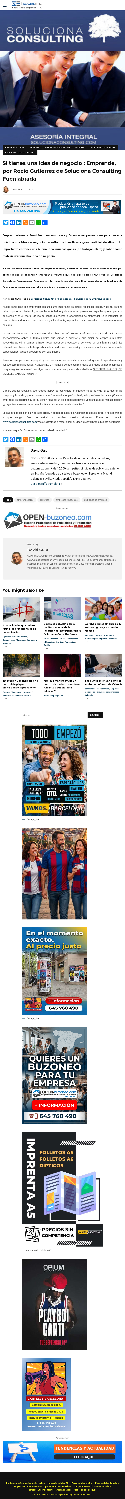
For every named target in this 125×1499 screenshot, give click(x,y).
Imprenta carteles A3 (58, 1483)
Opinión (79, 147)
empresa (44, 500)
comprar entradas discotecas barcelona (92, 1486)
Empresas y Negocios (57, 147)
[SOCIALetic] (27, 6)
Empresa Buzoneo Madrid (41, 1490)
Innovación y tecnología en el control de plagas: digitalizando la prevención (21, 665)
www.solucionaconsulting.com (20, 421)
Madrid (6, 695)
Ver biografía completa (45, 483)
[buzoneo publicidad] (62, 213)
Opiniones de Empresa (103, 147)
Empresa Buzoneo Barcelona (28, 1486)
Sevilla (47, 645)
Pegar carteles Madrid (81, 1483)
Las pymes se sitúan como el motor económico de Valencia (103, 665)
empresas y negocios (67, 500)
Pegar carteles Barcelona (107, 1483)
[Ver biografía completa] (62, 483)
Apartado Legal (63, 1490)
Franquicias (70, 642)
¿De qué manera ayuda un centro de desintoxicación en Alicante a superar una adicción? (62, 665)
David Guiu (16, 189)
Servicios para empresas (20, 153)
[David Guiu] (16, 563)
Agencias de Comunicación (15, 637)
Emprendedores (14, 147)
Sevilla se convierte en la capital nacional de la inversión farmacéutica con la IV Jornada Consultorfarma (62, 608)
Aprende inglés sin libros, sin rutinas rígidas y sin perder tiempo (103, 608)
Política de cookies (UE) (85, 1490)
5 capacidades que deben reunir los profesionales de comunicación (21, 609)
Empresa (35, 147)
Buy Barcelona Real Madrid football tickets (25, 1483)
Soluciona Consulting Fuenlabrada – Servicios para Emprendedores (71, 298)
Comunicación (9, 640)
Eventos (59, 642)
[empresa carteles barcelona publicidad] (46, 1430)
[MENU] (5, 5)
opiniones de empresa (95, 500)
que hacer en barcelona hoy (58, 1486)
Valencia (113, 639)
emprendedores (25, 500)
